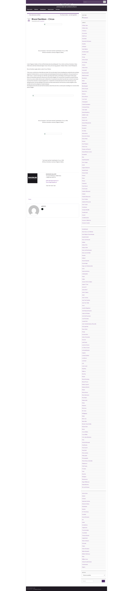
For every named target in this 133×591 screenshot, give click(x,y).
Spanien (84, 509)
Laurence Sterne (85, 345)
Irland (83, 276)
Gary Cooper (85, 204)
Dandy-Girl (84, 117)
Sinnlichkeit (84, 506)
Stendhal (84, 514)
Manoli (83, 376)
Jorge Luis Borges (86, 313)
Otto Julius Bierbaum (86, 437)
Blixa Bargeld (85, 86)
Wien (83, 556)
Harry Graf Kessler (86, 239)
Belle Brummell (85, 75)
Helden (83, 242)
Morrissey (84, 408)
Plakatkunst (84, 463)
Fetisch (83, 175)
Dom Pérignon (85, 143)
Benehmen (84, 78)
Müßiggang (84, 413)
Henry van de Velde (86, 252)
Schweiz (84, 498)
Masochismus (85, 392)
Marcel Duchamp (85, 379)
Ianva (83, 268)
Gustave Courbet (86, 222)
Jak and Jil (84, 287)
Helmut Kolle (85, 247)
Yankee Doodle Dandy (87, 561)
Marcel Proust (85, 381)
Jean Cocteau (85, 297)
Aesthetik (84, 38)
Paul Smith (84, 450)
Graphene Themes (37, 589)
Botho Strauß (85, 88)
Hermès (83, 255)
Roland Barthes (85, 484)
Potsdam (84, 468)
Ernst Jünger (85, 162)
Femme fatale (85, 172)
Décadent (84, 128)
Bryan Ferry (84, 91)
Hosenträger (85, 263)
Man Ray (84, 374)
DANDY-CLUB (66, 4)
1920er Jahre (85, 25)
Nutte (83, 429)
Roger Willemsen (85, 481)
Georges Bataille (85, 209)
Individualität (85, 273)
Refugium (84, 476)
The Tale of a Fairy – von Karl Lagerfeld (68, 14)
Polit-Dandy (84, 466)
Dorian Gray (84, 146)
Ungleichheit (85, 538)
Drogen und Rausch (86, 149)
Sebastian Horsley (86, 501)
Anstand (84, 54)
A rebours (84, 30)
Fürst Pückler (85, 199)
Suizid (83, 522)
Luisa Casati (84, 366)
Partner (58, 9)
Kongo (83, 331)
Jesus (83, 305)
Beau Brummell (85, 72)
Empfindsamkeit (85, 159)
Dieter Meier (85, 138)
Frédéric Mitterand (86, 191)
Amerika (84, 43)
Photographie (41, 21)
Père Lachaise (85, 453)
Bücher (36, 9)
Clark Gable (84, 109)
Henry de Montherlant (87, 250)
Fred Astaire (84, 188)
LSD (83, 363)
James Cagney (85, 292)
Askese (83, 64)
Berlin (83, 80)
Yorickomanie (85, 564)
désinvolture (85, 133)
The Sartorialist (85, 530)
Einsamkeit (84, 154)
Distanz (83, 141)
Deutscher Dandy (86, 136)
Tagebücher (84, 527)
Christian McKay (85, 107)
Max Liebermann (85, 395)
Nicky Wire (84, 421)
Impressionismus (85, 271)
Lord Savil (84, 360)
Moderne (84, 405)
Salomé (83, 496)
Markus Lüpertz (85, 384)
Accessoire (84, 33)
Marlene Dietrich (85, 387)
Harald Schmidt (85, 237)
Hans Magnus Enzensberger (88, 234)
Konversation (85, 334)
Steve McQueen (85, 517)
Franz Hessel (85, 186)
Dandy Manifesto (85, 112)
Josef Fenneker (85, 318)
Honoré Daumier (85, 260)
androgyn (84, 46)
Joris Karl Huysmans (86, 316)
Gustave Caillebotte (86, 220)
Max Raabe (84, 397)
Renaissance (85, 479)
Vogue (83, 546)
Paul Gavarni (84, 447)
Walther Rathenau (86, 553)
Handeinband (85, 229)
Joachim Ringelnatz (86, 308)
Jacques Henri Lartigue (87, 281)
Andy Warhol (85, 49)
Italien (83, 279)
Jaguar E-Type (85, 284)
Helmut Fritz (84, 244)
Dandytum (43, 9)
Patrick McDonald (86, 442)
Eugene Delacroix (86, 167)
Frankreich (84, 183)
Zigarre (83, 567)
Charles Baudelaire (86, 104)
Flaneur (83, 180)
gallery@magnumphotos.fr (52, 180)
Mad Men (84, 368)
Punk (83, 471)
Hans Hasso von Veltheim (87, 231)
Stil (82, 519)
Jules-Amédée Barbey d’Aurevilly (89, 323)
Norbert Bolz (85, 426)
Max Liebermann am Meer (34, 14)
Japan (83, 295)
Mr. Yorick (84, 410)
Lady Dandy (84, 342)
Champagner (85, 101)
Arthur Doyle (85, 59)
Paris (83, 439)
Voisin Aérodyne (85, 548)
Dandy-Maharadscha (86, 122)
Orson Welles (85, 431)
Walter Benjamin (85, 551)
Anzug (83, 57)
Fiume (83, 178)
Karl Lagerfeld (85, 326)
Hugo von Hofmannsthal (87, 266)
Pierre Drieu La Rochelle (87, 460)
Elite (83, 157)
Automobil (84, 70)
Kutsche (84, 339)
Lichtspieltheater (86, 350)
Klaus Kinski (84, 329)
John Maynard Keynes (87, 310)
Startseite (29, 9)
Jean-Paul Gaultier (86, 300)
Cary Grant (84, 99)
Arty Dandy (84, 62)
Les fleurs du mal (85, 347)
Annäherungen (85, 51)
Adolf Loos (84, 36)
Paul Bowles (84, 445)
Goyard (83, 215)
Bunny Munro (85, 96)
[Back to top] (130, 588)
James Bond (84, 289)
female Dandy (85, 170)
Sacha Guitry (85, 493)
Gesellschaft (85, 212)
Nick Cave (84, 418)
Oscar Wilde (84, 434)
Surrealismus (85, 525)
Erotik (83, 165)
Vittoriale (84, 543)
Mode (83, 402)
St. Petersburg (85, 511)
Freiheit (83, 194)
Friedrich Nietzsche (86, 196)
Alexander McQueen (86, 41)
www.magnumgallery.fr (51, 182)
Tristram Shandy (85, 535)
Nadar (83, 416)
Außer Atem (84, 67)
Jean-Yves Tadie (85, 302)
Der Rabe (84, 130)
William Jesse (85, 559)
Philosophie (84, 455)
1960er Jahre (85, 28)
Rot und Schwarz (85, 487)
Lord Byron (84, 358)
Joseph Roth (85, 321)
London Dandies (85, 355)
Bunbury (84, 93)
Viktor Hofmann (85, 540)
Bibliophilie (84, 83)
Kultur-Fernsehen (86, 337)
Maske (83, 389)
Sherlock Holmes (85, 503)
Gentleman (84, 207)
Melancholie (84, 400)
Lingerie (84, 352)
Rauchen (84, 474)
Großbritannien (85, 217)
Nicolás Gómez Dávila (86, 424)
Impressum (51, 9)
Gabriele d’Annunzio (86, 201)
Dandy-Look (84, 120)
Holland (83, 258)
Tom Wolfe (84, 532)
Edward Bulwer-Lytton (87, 151)
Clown (29, 199)
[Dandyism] (85, 17)
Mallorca (84, 371)
